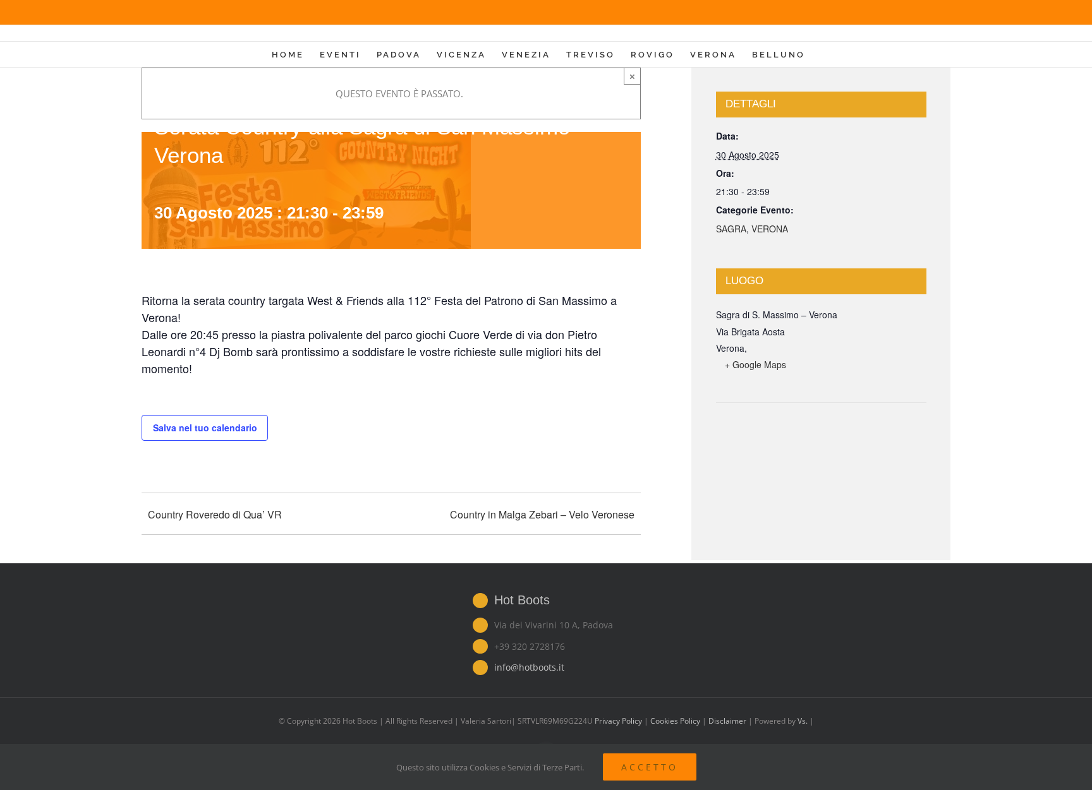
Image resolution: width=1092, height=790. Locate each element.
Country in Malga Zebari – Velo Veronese (542, 514)
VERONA (769, 228)
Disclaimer (728, 720)
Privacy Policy (618, 720)
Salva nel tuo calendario (205, 427)
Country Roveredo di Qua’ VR (215, 514)
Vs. (803, 720)
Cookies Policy (675, 720)
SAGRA (731, 228)
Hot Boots (522, 600)
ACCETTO (649, 767)
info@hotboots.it (529, 667)
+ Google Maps (755, 364)
